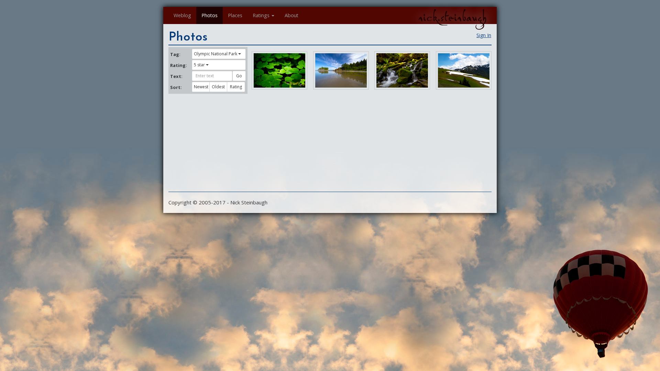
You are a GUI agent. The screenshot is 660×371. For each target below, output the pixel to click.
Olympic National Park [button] (215, 54)
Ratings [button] (261, 15)
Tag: (175, 54)
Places (235, 15)
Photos (209, 15)
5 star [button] (199, 65)
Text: (176, 76)
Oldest (218, 87)
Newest (201, 87)
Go (239, 76)
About (291, 15)
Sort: (176, 87)
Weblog (182, 15)
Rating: (178, 65)
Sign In (483, 35)
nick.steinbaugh (452, 17)
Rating (236, 87)
